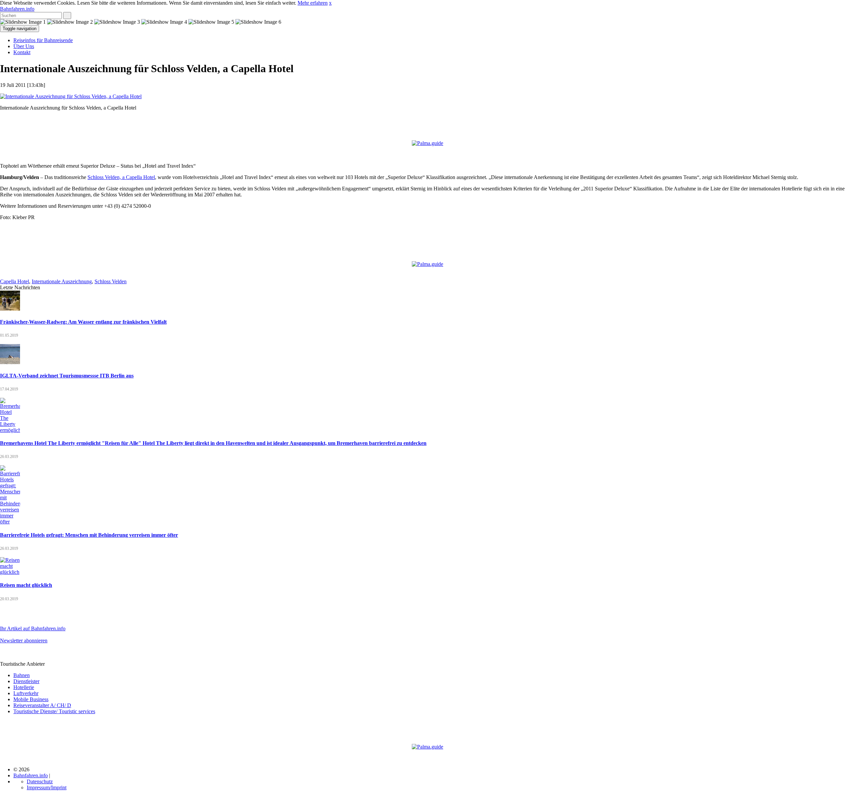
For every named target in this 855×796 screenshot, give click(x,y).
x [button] (330, 3)
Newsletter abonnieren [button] (23, 640)
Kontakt (21, 52)
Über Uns (23, 46)
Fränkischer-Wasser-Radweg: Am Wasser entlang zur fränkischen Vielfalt (83, 322)
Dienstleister (26, 681)
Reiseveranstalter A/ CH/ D (42, 705)
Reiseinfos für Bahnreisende (43, 40)
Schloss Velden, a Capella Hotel (121, 177)
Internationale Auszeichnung (62, 281)
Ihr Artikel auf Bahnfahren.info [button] (32, 628)
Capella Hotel (14, 281)
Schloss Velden (111, 281)
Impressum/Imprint (46, 787)
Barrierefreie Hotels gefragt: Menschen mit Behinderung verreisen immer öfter (89, 535)
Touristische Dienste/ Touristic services (54, 711)
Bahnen (21, 675)
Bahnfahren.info (17, 9)
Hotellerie (23, 687)
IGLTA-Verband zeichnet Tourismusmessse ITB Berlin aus (67, 375)
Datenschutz (40, 781)
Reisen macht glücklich (26, 585)
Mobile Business (30, 699)
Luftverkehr (25, 693)
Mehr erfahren (313, 3)
